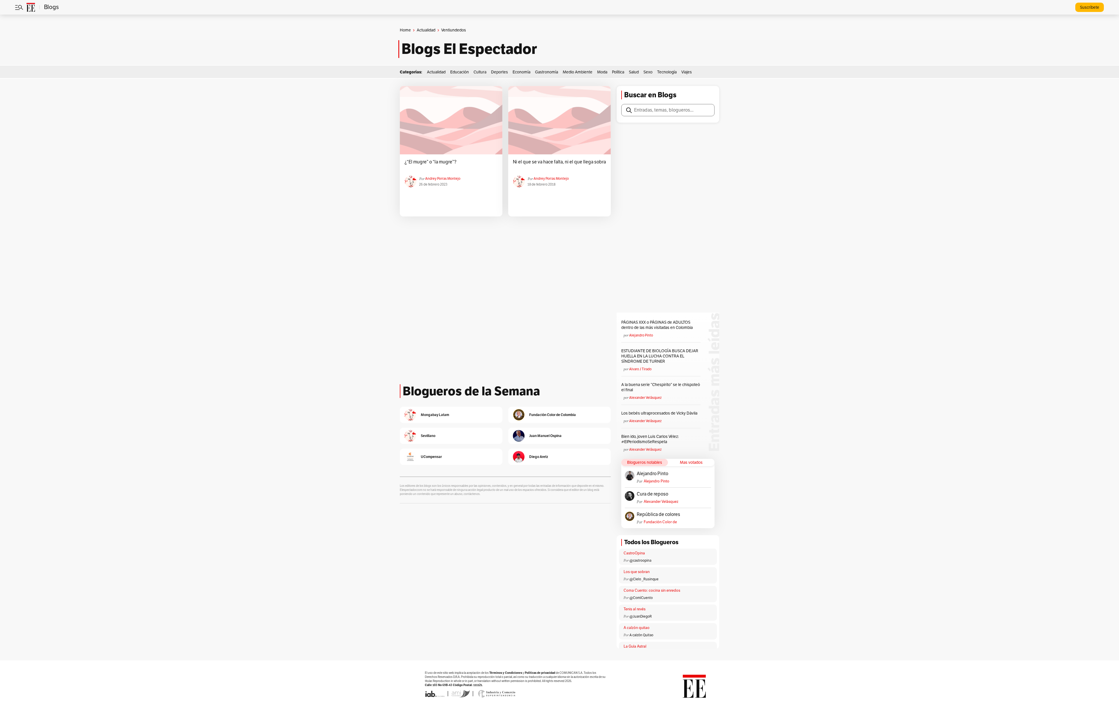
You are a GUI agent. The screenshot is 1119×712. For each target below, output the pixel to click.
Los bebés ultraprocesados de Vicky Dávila (660, 413)
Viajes (686, 72)
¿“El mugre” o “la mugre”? (430, 162)
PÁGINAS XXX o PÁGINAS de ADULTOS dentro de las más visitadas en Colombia (657, 325)
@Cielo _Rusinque (644, 579)
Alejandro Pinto (641, 335)
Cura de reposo (652, 494)
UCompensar (431, 456)
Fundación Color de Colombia (660, 522)
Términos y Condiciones (505, 673)
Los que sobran (637, 572)
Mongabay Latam (435, 415)
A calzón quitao (637, 627)
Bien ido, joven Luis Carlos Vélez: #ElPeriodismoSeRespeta (650, 439)
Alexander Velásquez (645, 398)
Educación (459, 72)
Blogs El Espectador (469, 49)
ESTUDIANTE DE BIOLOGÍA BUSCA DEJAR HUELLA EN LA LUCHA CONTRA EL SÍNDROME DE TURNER (659, 356)
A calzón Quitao (641, 635)
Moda (602, 72)
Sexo (647, 72)
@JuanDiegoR (640, 616)
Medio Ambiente (577, 72)
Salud (634, 72)
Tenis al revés (634, 609)
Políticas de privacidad (540, 673)
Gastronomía (546, 72)
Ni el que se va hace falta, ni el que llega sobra (559, 162)
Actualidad (426, 30)
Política (618, 72)
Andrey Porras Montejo (442, 179)
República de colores (658, 514)
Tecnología (667, 72)
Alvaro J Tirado (640, 369)
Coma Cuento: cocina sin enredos (652, 590)
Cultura (480, 72)
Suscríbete (1089, 7)
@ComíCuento (641, 598)
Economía (521, 72)
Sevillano (428, 435)
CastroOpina (634, 553)
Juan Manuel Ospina (545, 435)
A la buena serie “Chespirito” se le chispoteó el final (660, 387)
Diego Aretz (538, 456)
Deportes (499, 72)
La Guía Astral (635, 646)
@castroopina (640, 560)
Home (405, 30)
